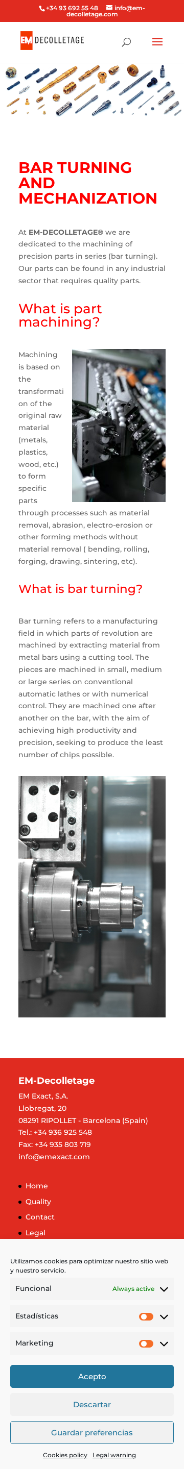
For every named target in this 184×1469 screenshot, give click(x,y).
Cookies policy (65, 1455)
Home (37, 1185)
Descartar (92, 1404)
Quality (38, 1201)
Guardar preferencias (92, 1432)
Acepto (92, 1376)
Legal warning (114, 1455)
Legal (35, 1232)
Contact (40, 1217)
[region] (92, 90)
